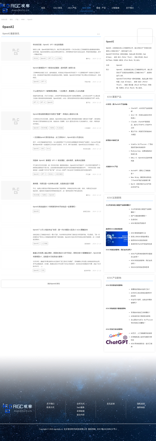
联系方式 (50, 407)
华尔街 (36, 58)
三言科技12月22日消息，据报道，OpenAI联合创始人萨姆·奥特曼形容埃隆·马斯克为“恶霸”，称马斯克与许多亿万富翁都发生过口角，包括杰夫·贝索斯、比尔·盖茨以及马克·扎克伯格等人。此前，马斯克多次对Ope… (66, 121)
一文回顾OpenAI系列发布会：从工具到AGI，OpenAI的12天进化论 (58, 137)
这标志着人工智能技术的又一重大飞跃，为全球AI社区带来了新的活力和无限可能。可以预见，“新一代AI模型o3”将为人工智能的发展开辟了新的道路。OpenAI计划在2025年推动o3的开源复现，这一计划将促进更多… (66, 237)
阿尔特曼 (44, 128)
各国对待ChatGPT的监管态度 (141, 244)
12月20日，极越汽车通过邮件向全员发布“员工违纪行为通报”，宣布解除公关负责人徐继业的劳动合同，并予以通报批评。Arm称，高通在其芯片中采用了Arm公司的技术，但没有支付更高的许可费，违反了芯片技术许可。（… (67, 264)
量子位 (88, 102)
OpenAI (29, 19)
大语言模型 (59, 174)
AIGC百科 (86, 8)
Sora (48, 148)
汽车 (42, 270)
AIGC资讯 (57, 8)
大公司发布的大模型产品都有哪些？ (118, 205)
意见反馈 (111, 404)
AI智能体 (115, 8)
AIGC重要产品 (114, 97)
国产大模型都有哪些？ (139, 216)
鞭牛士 (88, 58)
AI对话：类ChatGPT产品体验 (116, 104)
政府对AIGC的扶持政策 (114, 229)
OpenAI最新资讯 (10, 33)
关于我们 (130, 8)
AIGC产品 (72, 8)
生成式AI (134, 219)
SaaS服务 (81, 407)
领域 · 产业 (101, 8)
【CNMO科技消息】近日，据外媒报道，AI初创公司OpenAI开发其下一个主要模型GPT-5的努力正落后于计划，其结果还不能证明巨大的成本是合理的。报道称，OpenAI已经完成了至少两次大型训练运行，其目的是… (67, 75)
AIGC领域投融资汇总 (138, 233)
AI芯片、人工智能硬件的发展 (141, 333)
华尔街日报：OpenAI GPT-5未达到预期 (48, 45)
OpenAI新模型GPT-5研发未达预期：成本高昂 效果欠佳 (54, 68)
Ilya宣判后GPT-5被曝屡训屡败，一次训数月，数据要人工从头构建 (58, 91)
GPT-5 (51, 58)
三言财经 (87, 128)
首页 (43, 8)
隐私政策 (141, 404)
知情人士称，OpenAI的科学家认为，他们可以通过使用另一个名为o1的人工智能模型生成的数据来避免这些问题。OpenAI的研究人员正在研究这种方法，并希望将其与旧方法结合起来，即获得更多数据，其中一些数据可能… (67, 52)
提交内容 (81, 415)
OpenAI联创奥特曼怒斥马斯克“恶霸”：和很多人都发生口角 (55, 114)
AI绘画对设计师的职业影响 (140, 316)
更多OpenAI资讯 (54, 284)
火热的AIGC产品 (112, 166)
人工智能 (58, 58)
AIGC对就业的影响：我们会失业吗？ (119, 250)
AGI (42, 148)
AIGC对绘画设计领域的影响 (116, 308)
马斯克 (52, 128)
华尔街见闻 (86, 149)
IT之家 (88, 174)
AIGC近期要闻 (114, 197)
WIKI (23, 19)
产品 (16, 19)
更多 (98, 34)
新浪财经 (87, 244)
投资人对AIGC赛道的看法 (140, 237)
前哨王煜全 (86, 211)
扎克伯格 (60, 128)
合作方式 (81, 404)
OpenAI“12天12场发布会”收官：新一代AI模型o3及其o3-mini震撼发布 (60, 230)
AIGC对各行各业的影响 (114, 329)
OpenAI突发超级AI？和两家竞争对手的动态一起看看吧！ (55, 207)
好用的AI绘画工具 (112, 140)
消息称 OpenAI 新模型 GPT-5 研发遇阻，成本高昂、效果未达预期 (59, 160)
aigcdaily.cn (58, 429)
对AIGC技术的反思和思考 (140, 267)
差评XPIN (87, 270)
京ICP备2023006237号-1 (107, 429)
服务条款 (141, 407)
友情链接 (81, 411)
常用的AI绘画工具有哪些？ (140, 312)
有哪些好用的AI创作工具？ (140, 289)
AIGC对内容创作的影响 (114, 285)
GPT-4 (43, 102)
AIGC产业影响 (114, 277)
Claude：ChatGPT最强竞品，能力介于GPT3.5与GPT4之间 (141, 125)
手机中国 (87, 82)
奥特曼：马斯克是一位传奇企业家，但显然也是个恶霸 (53, 184)
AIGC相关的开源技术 (138, 223)
